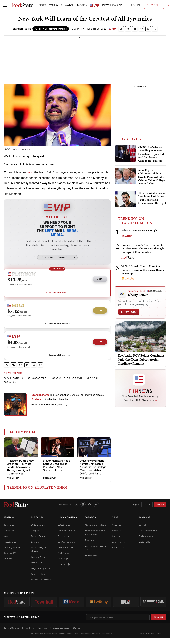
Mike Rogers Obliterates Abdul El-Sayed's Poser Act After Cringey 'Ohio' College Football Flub (151, 176)
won (30, 172)
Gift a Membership (148, 530)
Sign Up (158, 617)
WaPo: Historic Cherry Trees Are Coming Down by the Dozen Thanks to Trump (142, 269)
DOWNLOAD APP (113, 5)
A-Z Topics (37, 517)
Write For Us (118, 547)
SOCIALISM (10, 382)
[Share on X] (121, 28)
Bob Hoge (63, 558)
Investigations (11, 542)
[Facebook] (89, 504)
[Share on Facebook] (134, 28)
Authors (8, 558)
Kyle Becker (13, 478)
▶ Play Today (129, 311)
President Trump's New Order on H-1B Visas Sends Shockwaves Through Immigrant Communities (20, 467)
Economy (35, 542)
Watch (7, 536)
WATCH (69, 5)
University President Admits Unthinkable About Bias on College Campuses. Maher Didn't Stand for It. (93, 467)
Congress (36, 530)
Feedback (42, 628)
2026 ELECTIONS (13, 378)
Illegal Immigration (40, 568)
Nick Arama (64, 553)
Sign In (136, 504)
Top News (9, 525)
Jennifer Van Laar (67, 530)
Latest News (10, 530)
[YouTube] (96, 504)
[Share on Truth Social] (128, 28)
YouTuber (36, 399)
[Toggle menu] (5, 5)
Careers (116, 536)
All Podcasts (91, 555)
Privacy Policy (28, 628)
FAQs (147, 504)
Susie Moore (64, 536)
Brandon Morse (22, 28)
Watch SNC (144, 542)
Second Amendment (41, 579)
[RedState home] (16, 504)
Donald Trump (38, 536)
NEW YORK (92, 378)
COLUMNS (55, 5)
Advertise (116, 530)
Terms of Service (11, 628)
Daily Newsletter (147, 536)
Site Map (76, 628)
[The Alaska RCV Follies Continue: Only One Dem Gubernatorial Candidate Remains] (140, 336)
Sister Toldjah (64, 564)
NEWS (42, 5)
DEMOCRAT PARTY (37, 378)
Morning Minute (12, 547)
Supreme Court (38, 574)
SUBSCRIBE (154, 5)
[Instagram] (83, 504)
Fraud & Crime (38, 562)
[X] (76, 504)
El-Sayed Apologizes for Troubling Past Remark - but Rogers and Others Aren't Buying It (152, 198)
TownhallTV (10, 553)
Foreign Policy (38, 557)
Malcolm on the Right (95, 525)
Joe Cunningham (66, 542)
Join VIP (160, 504)
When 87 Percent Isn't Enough (139, 230)
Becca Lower (49, 478)
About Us (116, 525)
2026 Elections (38, 525)
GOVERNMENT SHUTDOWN (67, 378)
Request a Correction (59, 628)
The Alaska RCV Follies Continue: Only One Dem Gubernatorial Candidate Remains (141, 359)
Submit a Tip (118, 542)
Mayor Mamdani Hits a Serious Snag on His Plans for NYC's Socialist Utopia (56, 465)
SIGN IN (135, 5)
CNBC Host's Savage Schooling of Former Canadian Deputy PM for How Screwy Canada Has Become (151, 154)
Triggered (90, 540)
